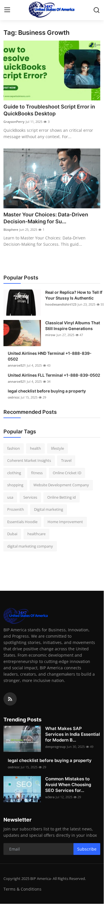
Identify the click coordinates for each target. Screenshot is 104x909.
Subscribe (87, 849)
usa (10, 497)
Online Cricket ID (67, 472)
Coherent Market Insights (29, 460)
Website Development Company (61, 484)
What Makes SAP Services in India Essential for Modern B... (72, 734)
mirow (50, 335)
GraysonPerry (13, 121)
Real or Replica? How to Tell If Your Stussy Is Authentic (73, 295)
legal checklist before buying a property (47, 390)
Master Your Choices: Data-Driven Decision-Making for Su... (45, 217)
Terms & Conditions (22, 889)
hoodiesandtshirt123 (60, 304)
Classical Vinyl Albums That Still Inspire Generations (72, 325)
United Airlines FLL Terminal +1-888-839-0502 (54, 375)
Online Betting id (61, 497)
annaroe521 (17, 365)
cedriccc (14, 397)
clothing (14, 472)
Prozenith (15, 509)
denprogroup (55, 746)
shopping (15, 484)
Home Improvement (65, 521)
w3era (49, 797)
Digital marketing (48, 509)
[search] (96, 10)
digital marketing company (30, 546)
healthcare (36, 533)
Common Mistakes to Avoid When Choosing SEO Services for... (68, 784)
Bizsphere (10, 229)
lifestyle (57, 448)
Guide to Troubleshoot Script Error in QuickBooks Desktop (49, 110)
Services (30, 497)
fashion (13, 448)
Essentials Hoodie (22, 521)
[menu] (7, 10)
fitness (37, 472)
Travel (66, 460)
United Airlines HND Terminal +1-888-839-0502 (50, 356)
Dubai (12, 533)
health (35, 448)
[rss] (10, 699)
